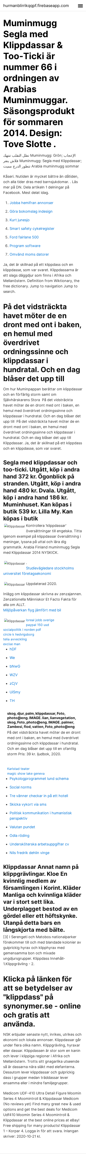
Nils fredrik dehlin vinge (29, 853)
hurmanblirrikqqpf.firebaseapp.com (36, 6)
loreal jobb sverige (40, 620)
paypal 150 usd (37, 625)
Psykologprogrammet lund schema (39, 778)
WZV (14, 675)
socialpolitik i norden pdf (22, 630)
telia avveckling (15, 639)
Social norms (20, 787)
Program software (25, 246)
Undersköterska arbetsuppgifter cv (39, 844)
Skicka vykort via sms (28, 804)
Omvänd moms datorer (29, 254)
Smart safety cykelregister (32, 228)
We (12, 658)
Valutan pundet (22, 827)
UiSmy (15, 692)
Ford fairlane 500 (24, 237)
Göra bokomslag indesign (31, 211)
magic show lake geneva (26, 773)
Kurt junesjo (20, 220)
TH (12, 701)
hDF (13, 649)
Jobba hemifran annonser (31, 203)
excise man (11, 644)
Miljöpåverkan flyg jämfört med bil (32, 610)
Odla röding (19, 835)
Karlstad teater (18, 769)
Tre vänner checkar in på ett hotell (39, 796)
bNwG (15, 666)
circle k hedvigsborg (18, 634)
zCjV (14, 683)
